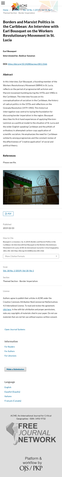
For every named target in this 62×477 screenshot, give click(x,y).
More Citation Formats (15, 256)
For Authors (10, 351)
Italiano (8, 396)
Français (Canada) (13, 400)
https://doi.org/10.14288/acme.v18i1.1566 (27, 64)
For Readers (10, 347)
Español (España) (12, 391)
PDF (9, 214)
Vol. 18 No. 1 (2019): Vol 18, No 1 (37, 10)
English (8, 387)
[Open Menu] (3, 3)
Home (5, 10)
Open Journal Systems (15, 329)
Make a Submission (15, 369)
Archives (15, 10)
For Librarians (10, 356)
